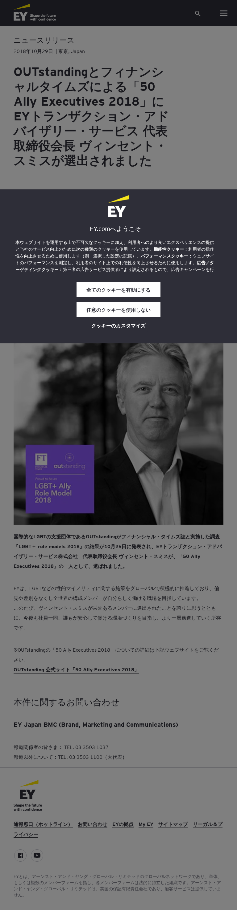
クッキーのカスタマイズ (118, 325)
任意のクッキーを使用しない (118, 309)
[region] (118, 266)
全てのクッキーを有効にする (118, 289)
